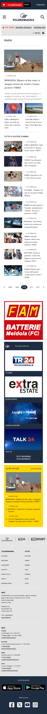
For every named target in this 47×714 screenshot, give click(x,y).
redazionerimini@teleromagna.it (10, 659)
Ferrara (27, 565)
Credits (3, 578)
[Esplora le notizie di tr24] (4, 17)
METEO (37, 33)
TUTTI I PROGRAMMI (23, 456)
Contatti (4, 569)
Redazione (4, 560)
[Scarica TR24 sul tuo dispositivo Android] (35, 687)
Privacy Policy (6, 574)
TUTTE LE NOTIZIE (36, 468)
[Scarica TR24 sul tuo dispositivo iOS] (11, 687)
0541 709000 (6, 657)
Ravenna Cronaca (24, 27)
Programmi (41, 5)
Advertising (5, 565)
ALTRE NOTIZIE (12, 468)
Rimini (26, 578)
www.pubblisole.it (6, 617)
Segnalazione (7, 583)
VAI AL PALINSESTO (23, 459)
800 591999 (6, 646)
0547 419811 (6, 635)
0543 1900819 (7, 668)
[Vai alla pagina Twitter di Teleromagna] (19, 704)
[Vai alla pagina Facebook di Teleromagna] (13, 706)
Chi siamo (4, 556)
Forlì (26, 569)
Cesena (27, 560)
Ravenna (27, 574)
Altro (27, 583)
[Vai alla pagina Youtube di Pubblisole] (27, 706)
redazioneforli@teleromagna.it (9, 670)
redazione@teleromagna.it (8, 637)
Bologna (28, 556)
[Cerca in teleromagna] (42, 17)
